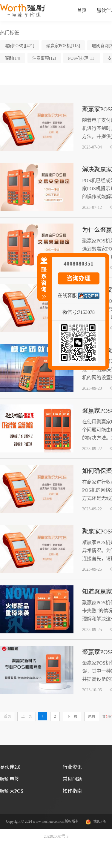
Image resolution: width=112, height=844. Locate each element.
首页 (82, 10)
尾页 (91, 716)
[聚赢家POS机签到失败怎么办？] (36, 150)
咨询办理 (78, 278)
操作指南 (72, 791)
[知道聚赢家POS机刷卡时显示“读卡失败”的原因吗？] (36, 632)
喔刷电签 (9, 779)
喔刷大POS (11, 791)
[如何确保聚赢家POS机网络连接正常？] (36, 511)
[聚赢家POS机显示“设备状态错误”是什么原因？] (36, 572)
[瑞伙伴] (23, 16)
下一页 (72, 716)
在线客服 (67, 295)
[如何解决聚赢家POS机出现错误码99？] (36, 391)
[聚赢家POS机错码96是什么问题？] (36, 451)
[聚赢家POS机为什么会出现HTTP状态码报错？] (36, 692)
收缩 (42, 280)
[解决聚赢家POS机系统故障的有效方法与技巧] (36, 210)
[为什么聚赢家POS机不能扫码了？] (36, 270)
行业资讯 (72, 767)
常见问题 (72, 779)
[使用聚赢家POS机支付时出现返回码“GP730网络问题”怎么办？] (36, 331)
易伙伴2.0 (10, 767)
